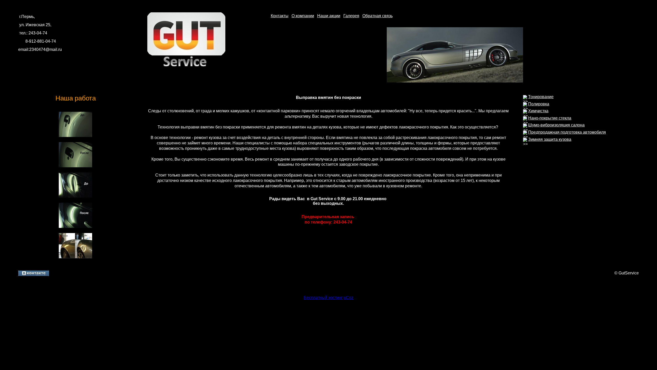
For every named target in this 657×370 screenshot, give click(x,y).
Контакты (279, 16)
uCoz (348, 297)
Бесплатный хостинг (323, 297)
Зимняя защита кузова (549, 139)
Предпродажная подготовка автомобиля (567, 132)
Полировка (538, 104)
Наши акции (328, 16)
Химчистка (538, 111)
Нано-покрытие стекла (549, 118)
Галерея (351, 16)
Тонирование (541, 97)
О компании (303, 16)
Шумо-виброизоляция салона (556, 125)
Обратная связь (377, 16)
